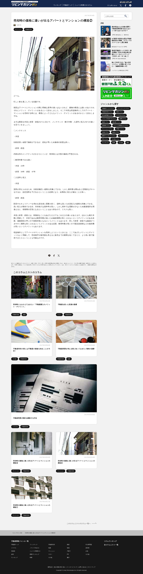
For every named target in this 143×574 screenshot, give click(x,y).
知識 (24, 314)
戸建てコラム (120, 129)
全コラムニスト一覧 (111, 545)
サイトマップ (91, 567)
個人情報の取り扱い (60, 567)
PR (68, 554)
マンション (18, 29)
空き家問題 (89, 544)
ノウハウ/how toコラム (109, 118)
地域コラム (105, 122)
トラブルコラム (120, 115)
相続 (68, 544)
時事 (113, 142)
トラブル (15, 426)
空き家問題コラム (107, 115)
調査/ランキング (34, 554)
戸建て (69, 551)
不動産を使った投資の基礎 (67, 304)
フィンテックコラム (123, 108)
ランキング (57, 5)
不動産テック (68, 5)
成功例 (87, 548)
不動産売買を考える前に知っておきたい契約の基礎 (76, 349)
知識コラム (123, 118)
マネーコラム (123, 135)
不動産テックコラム (108, 108)
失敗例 (13, 551)
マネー (59, 314)
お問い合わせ (113, 5)
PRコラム (105, 139)
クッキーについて (72, 567)
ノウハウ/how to (34, 548)
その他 (15, 359)
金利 (12, 554)
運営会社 (50, 567)
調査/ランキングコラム (108, 135)
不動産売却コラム (107, 112)
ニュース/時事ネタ (35, 551)
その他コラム (115, 139)
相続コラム (119, 112)
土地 (87, 551)
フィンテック (33, 544)
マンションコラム (107, 129)
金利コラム (115, 132)
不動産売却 (28, 29)
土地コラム (105, 132)
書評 (128, 142)
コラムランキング (110, 541)
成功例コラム (116, 122)
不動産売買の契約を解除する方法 (25, 418)
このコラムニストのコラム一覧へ (79, 523)
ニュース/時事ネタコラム (83, 5)
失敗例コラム (106, 125)
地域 (68, 548)
